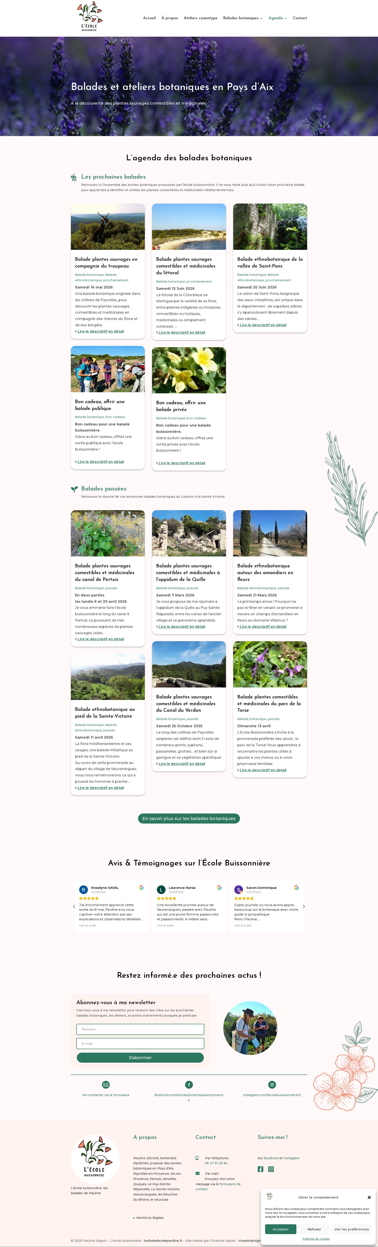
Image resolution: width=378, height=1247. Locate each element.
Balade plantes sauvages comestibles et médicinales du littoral (185, 266)
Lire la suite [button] (87, 925)
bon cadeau (115, 417)
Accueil (149, 18)
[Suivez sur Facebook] (189, 1085)
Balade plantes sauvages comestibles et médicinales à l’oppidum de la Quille (188, 573)
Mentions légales (150, 1218)
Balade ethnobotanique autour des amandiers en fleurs (265, 573)
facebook (271, 1158)
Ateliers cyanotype (200, 18)
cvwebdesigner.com (256, 1241)
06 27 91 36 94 (216, 1163)
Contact (300, 18)
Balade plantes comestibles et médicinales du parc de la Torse (269, 704)
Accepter (281, 1229)
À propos (169, 18)
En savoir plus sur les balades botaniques (189, 818)
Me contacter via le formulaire (106, 1095)
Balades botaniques (241, 18)
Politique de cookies (316, 1238)
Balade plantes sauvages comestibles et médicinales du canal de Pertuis (104, 573)
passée (111, 588)
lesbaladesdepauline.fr (163, 1241)
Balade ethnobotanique (256, 588)
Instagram (291, 1158)
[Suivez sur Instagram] (272, 1085)
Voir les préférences (351, 1229)
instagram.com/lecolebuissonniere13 (272, 1095)
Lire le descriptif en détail (100, 331)
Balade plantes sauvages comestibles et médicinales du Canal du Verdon (185, 704)
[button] (369, 1197)
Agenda (276, 18)
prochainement (116, 280)
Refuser (314, 1229)
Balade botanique (89, 275)
